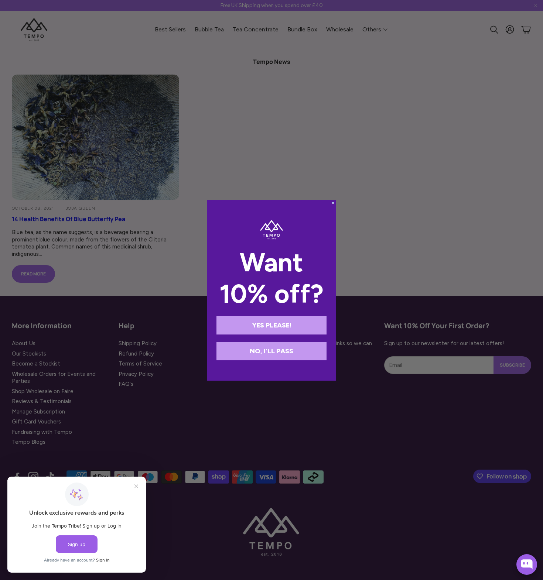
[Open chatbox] (526, 564)
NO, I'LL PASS (271, 351)
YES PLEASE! (271, 325)
